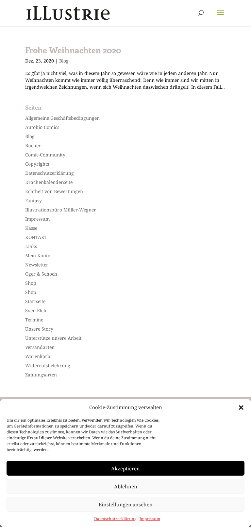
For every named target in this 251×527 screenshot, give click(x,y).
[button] (241, 407)
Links (31, 246)
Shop (30, 283)
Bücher (33, 145)
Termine (34, 320)
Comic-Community (45, 155)
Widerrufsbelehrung (47, 365)
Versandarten (40, 347)
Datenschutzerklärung (115, 518)
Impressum (150, 518)
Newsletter (36, 265)
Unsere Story (39, 329)
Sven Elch (35, 310)
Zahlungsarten (41, 375)
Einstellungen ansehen (126, 504)
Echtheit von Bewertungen (54, 191)
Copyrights (37, 164)
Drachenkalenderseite (49, 182)
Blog (64, 61)
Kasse (31, 228)
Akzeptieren (125, 468)
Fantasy (33, 200)
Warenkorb (37, 356)
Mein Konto (37, 255)
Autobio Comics (42, 127)
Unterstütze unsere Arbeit (53, 338)
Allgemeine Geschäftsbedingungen (62, 118)
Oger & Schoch (41, 274)
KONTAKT (36, 237)
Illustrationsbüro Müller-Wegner (60, 210)
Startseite (35, 301)
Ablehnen (125, 486)
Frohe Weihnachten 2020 (73, 50)
